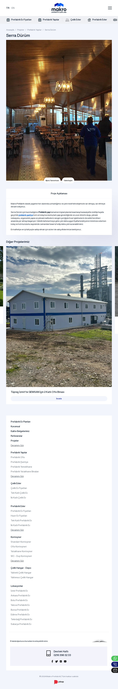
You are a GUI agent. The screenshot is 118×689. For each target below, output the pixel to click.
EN (13, 8)
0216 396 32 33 (62, 655)
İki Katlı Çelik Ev (18, 498)
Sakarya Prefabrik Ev (21, 624)
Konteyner (16, 537)
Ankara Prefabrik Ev (20, 595)
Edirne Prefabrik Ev (20, 615)
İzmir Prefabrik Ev (19, 591)
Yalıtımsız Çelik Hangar (22, 577)
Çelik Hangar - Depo (21, 568)
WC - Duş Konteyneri (21, 556)
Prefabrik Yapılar (50, 20)
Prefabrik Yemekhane (21, 467)
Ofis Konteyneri (19, 547)
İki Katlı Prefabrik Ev (20, 525)
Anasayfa (10, 30)
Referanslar (16, 436)
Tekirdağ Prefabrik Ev (21, 619)
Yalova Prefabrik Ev (20, 605)
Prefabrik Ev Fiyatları (21, 20)
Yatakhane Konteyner (21, 551)
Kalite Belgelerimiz (20, 431)
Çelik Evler (75, 20)
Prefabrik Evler (99, 20)
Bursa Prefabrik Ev (20, 610)
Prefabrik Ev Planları (20, 422)
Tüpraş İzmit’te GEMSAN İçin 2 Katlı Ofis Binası (37, 392)
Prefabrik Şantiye (19, 462)
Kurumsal (15, 426)
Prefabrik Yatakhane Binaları (25, 471)
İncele (59, 399)
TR (7, 8)
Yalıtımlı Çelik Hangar (21, 573)
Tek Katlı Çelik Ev (19, 493)
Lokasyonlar (17, 586)
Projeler (20, 30)
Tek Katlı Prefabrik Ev (21, 520)
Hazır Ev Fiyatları (19, 516)
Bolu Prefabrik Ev (19, 600)
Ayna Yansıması (52, 180)
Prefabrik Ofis (18, 457)
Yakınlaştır (68, 180)
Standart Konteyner (21, 542)
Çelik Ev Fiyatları (19, 488)
